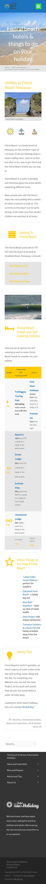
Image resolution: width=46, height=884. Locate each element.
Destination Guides (31, 719)
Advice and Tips (14, 776)
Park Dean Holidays (34, 386)
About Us (11, 782)
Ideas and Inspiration (16, 723)
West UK (37, 726)
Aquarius (19, 434)
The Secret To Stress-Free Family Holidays (22, 756)
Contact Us (12, 867)
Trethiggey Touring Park (20, 396)
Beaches (17, 719)
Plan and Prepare (15, 770)
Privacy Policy (13, 864)
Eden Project (29, 616)
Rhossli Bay (27, 707)
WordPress (18, 879)
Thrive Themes (28, 875)
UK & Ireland (34, 723)
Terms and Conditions (17, 861)
